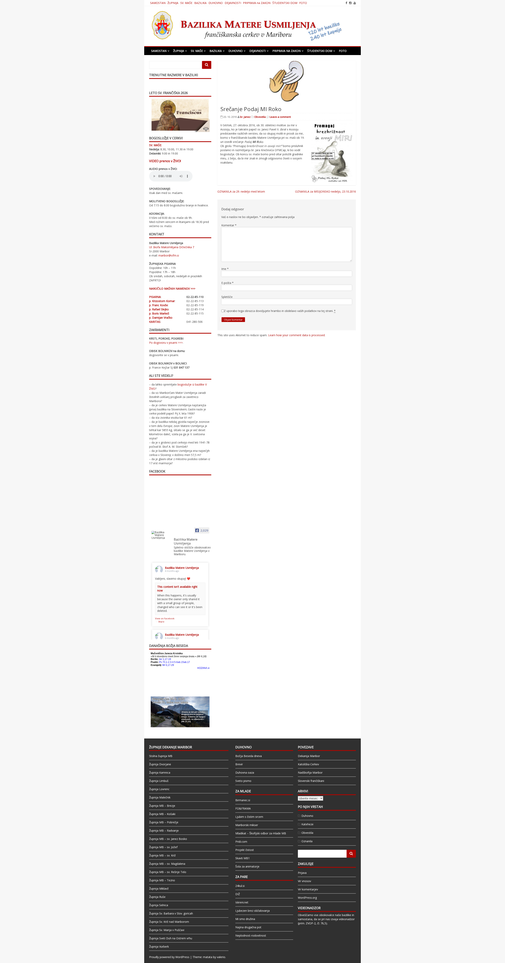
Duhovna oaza (244, 772)
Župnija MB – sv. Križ (162, 855)
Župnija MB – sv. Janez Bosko (168, 839)
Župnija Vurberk (159, 946)
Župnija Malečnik (159, 797)
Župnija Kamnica (159, 772)
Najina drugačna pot (248, 927)
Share (161, 621)
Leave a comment (280, 117)
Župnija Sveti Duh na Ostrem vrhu (170, 938)
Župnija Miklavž (159, 888)
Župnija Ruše (157, 897)
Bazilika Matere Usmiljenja (182, 568)
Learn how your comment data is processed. (296, 335)
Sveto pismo (243, 781)
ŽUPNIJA (172, 3)
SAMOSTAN (158, 3)
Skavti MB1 (242, 858)
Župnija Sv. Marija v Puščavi (166, 930)
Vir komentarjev (308, 889)
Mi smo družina (245, 919)
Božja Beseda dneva (248, 756)
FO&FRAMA (243, 808)
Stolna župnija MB (160, 756)
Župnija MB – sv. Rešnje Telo (167, 872)
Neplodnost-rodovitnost (250, 935)
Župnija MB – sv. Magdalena (167, 864)
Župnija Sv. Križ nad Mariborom (169, 922)
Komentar (229, 225)
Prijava (302, 873)
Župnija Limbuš (158, 781)
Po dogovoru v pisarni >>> (166, 342)
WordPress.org (307, 897)
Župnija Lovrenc (159, 789)
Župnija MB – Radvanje (164, 830)
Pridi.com (241, 841)
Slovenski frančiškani (311, 781)
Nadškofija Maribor (310, 772)
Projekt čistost (244, 850)
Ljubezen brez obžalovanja (252, 910)
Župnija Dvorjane (160, 764)
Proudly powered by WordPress (169, 957)
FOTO (303, 3)
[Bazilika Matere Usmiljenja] (161, 535)
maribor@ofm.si (168, 255)
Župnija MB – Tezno (162, 880)
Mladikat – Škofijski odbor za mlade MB (260, 833)
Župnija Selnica (158, 905)
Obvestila (260, 117)
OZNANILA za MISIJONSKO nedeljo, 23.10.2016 (325, 191)
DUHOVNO (216, 3)
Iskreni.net (241, 902)
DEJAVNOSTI (233, 3)
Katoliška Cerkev (308, 764)
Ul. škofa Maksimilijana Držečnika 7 (171, 247)
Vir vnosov (304, 881)
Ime (225, 269)
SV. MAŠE (186, 3)
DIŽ (237, 894)
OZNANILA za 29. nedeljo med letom (241, 191)
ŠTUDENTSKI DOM (284, 3)
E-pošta (227, 283)
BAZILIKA (200, 3)
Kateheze (307, 824)
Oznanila (306, 841)
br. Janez (245, 117)
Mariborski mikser (246, 825)
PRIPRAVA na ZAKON (256, 3)
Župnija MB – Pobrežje (163, 822)
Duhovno (307, 816)
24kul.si (240, 886)
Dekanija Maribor (309, 756)
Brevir (239, 764)
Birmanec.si (242, 800)
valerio (221, 957)
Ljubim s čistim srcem (249, 817)
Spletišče (227, 297)
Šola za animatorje (247, 866)
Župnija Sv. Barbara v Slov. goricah (171, 913)
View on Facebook (164, 618)
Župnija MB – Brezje (162, 806)
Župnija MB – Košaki (162, 814)
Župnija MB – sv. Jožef (163, 847)
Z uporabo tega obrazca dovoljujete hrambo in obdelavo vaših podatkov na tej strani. (280, 311)
